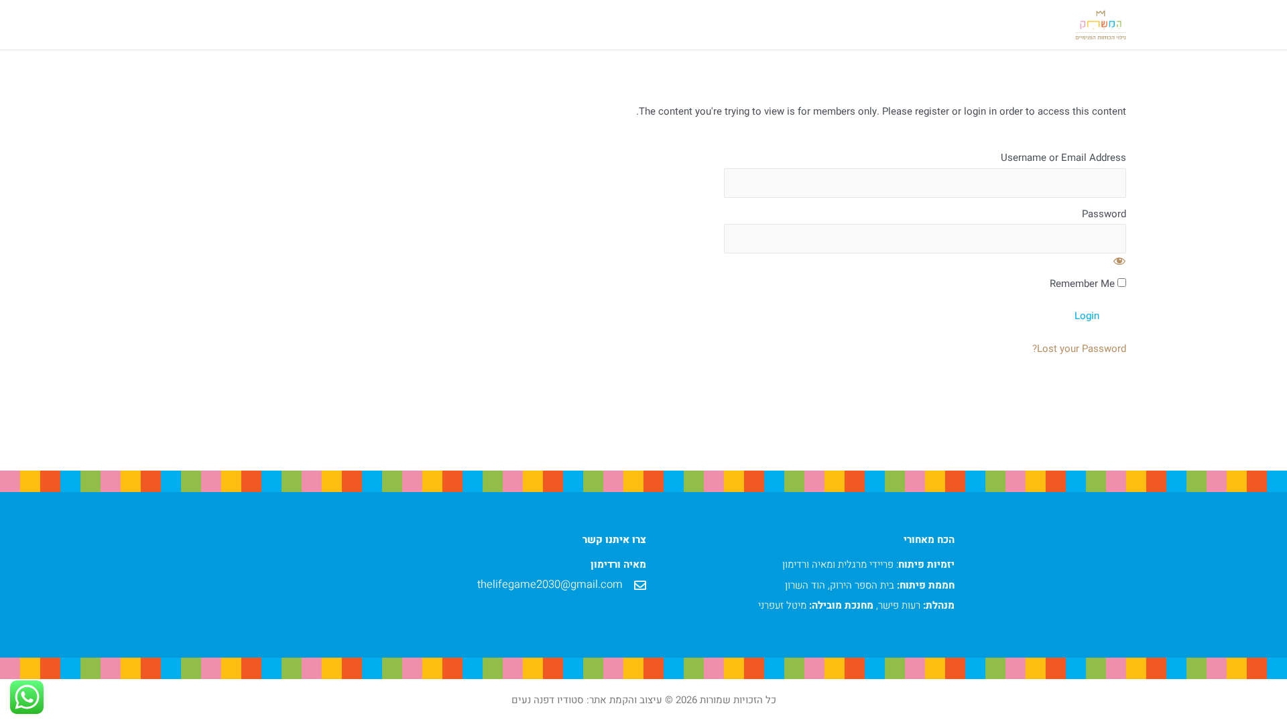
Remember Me (1083, 284)
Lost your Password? (1079, 348)
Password (1104, 214)
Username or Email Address (1063, 158)
